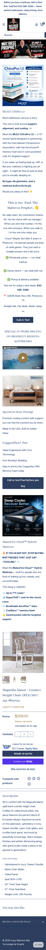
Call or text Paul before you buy (23, 483)
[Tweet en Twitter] (38, 778)
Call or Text (23, 319)
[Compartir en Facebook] (29, 778)
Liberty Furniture (13, 707)
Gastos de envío (23, 721)
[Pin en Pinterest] (34, 778)
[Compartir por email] (29, 784)
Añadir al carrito (23, 753)
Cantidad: (7, 734)
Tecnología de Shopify (13, 944)
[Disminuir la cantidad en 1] (17, 734)
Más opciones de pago (23, 769)
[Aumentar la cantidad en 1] (30, 734)
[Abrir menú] (3, 24)
